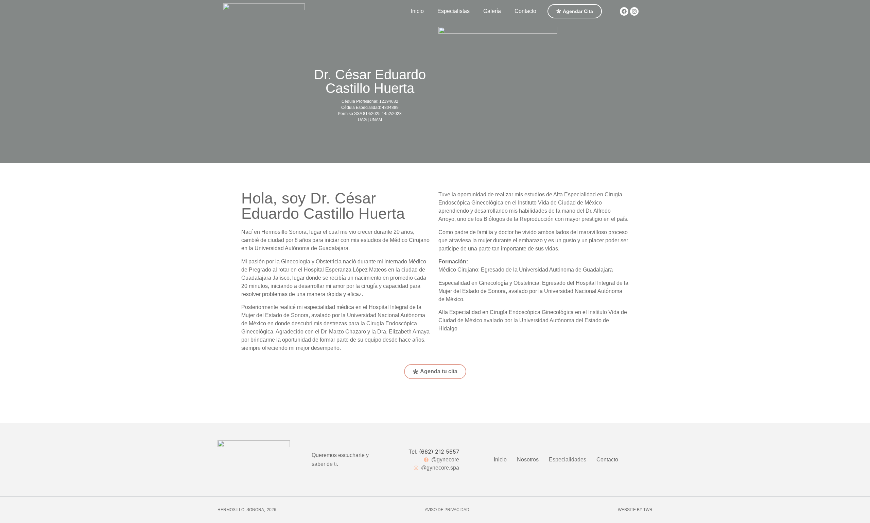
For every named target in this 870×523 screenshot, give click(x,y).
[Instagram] (634, 11)
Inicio (417, 11)
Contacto (525, 11)
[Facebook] (624, 11)
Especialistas (453, 11)
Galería (492, 11)
